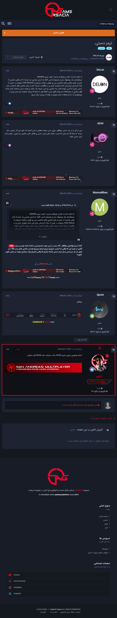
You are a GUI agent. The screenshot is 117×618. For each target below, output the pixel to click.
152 (99, 103)
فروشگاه (105, 549)
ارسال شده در (71, 70)
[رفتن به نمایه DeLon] (109, 57)
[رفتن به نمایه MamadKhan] (99, 207)
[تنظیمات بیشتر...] (7, 71)
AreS (52, 205)
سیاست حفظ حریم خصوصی (70, 612)
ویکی (106, 524)
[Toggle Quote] (74, 205)
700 (99, 329)
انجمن (105, 520)
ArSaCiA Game (56, 609)
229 (99, 157)
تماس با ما (53, 612)
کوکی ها (43, 612)
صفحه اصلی (103, 516)
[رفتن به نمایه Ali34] (99, 138)
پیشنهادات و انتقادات (79, 58)
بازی (106, 527)
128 (99, 226)
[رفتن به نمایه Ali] (99, 362)
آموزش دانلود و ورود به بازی (98, 552)
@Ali (11, 246)
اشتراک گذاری (35, 57)
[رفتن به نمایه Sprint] (99, 309)
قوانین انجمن (58, 32)
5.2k (99, 388)
